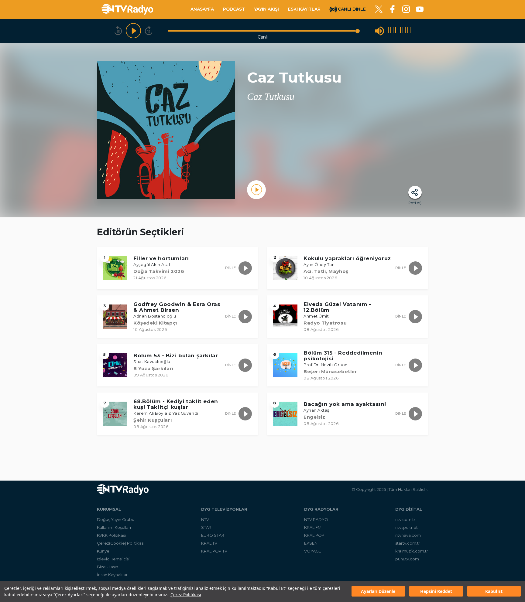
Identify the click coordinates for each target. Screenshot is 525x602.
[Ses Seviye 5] (398, 31)
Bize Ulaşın (107, 566)
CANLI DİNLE (352, 9)
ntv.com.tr (405, 519)
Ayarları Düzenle (378, 591)
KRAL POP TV (214, 551)
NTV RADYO (316, 519)
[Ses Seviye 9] (408, 31)
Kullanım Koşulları (114, 527)
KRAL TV (209, 543)
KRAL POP (314, 535)
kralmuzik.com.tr (411, 551)
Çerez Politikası (185, 594)
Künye (103, 551)
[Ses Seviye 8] (405, 31)
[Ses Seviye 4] (395, 31)
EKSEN (310, 543)
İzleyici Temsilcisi (113, 558)
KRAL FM (312, 527)
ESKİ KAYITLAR (304, 9)
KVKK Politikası (111, 535)
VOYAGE (312, 551)
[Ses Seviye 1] (388, 31)
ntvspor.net (406, 527)
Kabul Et (494, 591)
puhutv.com (407, 558)
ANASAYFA (202, 9)
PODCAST (234, 9)
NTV (205, 519)
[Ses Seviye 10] (410, 31)
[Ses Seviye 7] (403, 31)
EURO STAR (212, 535)
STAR (206, 527)
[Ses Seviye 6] (400, 31)
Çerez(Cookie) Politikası (120, 543)
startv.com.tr (407, 543)
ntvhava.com (408, 535)
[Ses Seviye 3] (393, 31)
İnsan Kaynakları (113, 574)
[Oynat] (133, 31)
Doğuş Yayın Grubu (115, 519)
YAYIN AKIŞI (266, 9)
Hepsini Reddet (436, 591)
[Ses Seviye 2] (390, 31)
